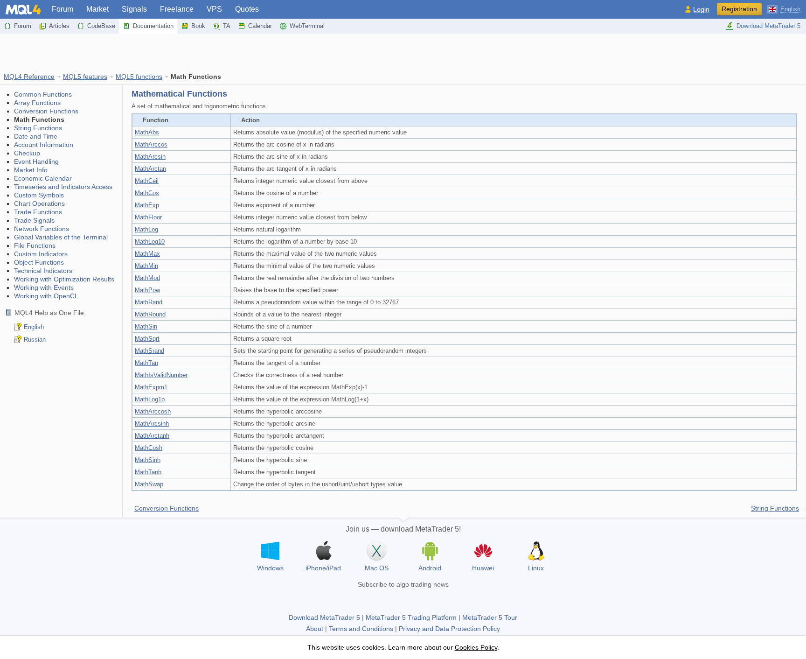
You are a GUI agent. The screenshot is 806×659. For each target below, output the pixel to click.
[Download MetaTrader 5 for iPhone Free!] (323, 551)
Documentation (153, 25)
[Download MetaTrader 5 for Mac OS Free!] (376, 551)
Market (97, 9)
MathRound (150, 314)
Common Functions (43, 94)
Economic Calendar (43, 178)
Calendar (260, 25)
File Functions (35, 245)
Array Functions (37, 102)
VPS (214, 9)
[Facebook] (373, 599)
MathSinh (147, 459)
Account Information (43, 144)
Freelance (177, 9)
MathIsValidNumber (161, 375)
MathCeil (147, 180)
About (314, 628)
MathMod (147, 277)
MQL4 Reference (29, 76)
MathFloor (148, 217)
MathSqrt (147, 338)
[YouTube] (418, 599)
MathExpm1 (151, 387)
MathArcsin (150, 156)
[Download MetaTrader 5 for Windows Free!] (270, 551)
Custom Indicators (41, 254)
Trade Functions (38, 212)
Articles (59, 25)
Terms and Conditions (361, 628)
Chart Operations (39, 203)
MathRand (148, 302)
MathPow (147, 290)
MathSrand (149, 350)
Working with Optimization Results (64, 279)
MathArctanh (152, 435)
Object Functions (39, 262)
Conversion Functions (46, 111)
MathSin (146, 326)
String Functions (38, 128)
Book (198, 25)
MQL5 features (85, 76)
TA (226, 25)
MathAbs (147, 132)
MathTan (146, 362)
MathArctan (150, 168)
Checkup (27, 153)
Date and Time (35, 136)
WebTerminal (307, 25)
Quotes (247, 9)
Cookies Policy (476, 647)
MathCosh (148, 447)
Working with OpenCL (46, 296)
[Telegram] (388, 599)
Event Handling (36, 161)
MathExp (147, 205)
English (34, 326)
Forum (62, 9)
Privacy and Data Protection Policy (449, 628)
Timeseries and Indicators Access (63, 186)
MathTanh (148, 472)
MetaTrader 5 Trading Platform (411, 617)
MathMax (147, 253)
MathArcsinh (152, 423)
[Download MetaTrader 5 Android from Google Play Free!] (429, 551)
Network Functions (41, 228)
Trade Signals (34, 220)
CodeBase (101, 25)
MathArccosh (153, 411)
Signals (134, 9)
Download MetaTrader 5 (768, 25)
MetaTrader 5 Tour (489, 617)
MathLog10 (150, 241)
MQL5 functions (139, 76)
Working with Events (44, 287)
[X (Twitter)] (403, 599)
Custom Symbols (39, 195)
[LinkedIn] (432, 599)
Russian (35, 339)
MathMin (146, 265)
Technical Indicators (43, 270)
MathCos (147, 192)
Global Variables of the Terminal (61, 237)
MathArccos (151, 144)
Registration (739, 9)
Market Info (31, 170)
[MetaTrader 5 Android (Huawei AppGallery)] (482, 552)
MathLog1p (150, 399)
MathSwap (149, 484)
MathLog (146, 229)
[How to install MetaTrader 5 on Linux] (536, 551)
